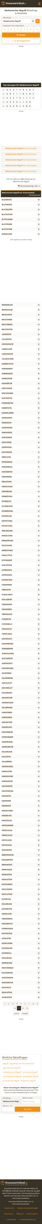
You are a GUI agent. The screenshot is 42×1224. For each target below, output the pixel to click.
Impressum (8, 1214)
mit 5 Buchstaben (21, 154)
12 (23, 1008)
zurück (16, 1013)
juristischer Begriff (30, 1072)
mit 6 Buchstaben (21, 160)
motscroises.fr (32, 1214)
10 (15, 1008)
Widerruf (19, 1214)
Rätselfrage (7, 18)
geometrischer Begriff (11, 1068)
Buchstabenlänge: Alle (29, 186)
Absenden (27, 1109)
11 (19, 1008)
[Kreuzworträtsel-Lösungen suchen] (37, 21)
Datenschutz (9, 1208)
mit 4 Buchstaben (21, 148)
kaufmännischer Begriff (12, 1076)
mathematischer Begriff (12, 1072)
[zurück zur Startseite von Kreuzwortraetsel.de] (15, 4)
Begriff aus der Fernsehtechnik (22, 1063)
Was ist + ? (7, 1106)
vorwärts (25, 1013)
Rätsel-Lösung (27, 1098)
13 (27, 1008)
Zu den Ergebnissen (22, 41)
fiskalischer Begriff (28, 1081)
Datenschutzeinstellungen (27, 1208)
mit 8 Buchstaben (21, 171)
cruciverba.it (11, 1219)
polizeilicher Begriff (30, 1076)
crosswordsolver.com (27, 1219)
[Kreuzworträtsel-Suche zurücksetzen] (33, 21)
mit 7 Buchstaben (21, 165)
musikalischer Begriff (11, 1081)
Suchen (22, 35)
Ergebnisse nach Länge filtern (13, 26)
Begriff (5, 1063)
